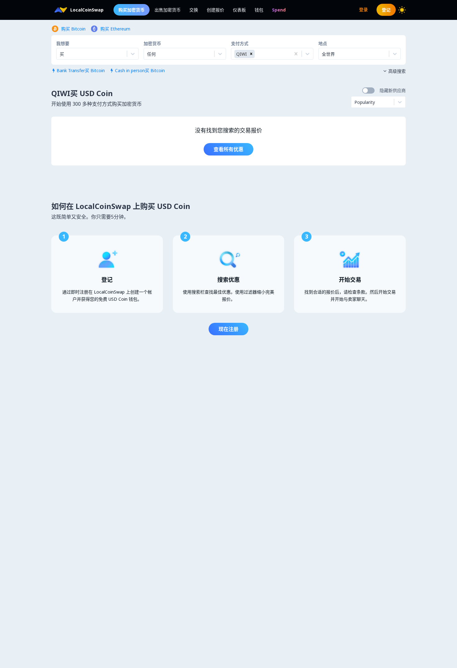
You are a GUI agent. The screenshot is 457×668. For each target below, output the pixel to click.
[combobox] (147, 54)
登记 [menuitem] (386, 10)
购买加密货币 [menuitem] (131, 10)
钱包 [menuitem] (259, 10)
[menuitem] (278, 10)
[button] (251, 54)
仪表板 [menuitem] (239, 10)
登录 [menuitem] (363, 9)
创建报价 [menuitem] (215, 10)
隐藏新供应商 (393, 90)
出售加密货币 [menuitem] (168, 10)
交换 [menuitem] (193, 10)
